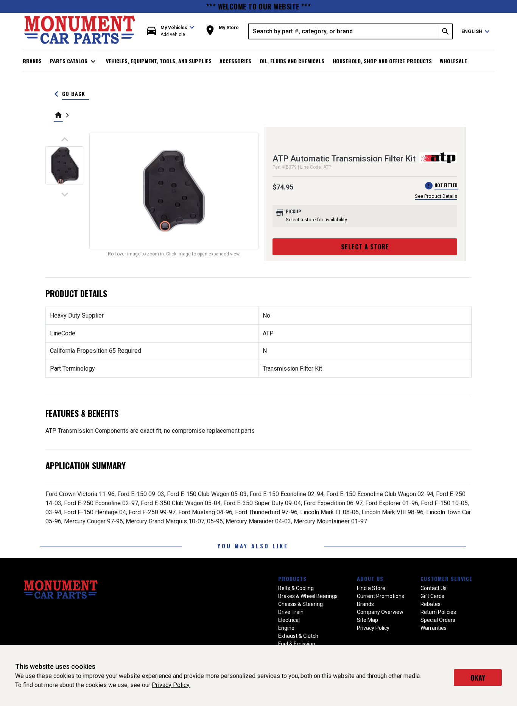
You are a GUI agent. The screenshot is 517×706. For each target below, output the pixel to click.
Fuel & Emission (296, 644)
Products (292, 578)
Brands (32, 61)
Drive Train (291, 612)
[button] (171, 31)
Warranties (433, 628)
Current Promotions (380, 596)
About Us (370, 578)
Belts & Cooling (296, 588)
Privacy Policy (373, 628)
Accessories (235, 61)
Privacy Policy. (171, 685)
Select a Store (365, 246)
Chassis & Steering (300, 604)
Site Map (367, 620)
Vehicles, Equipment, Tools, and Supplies (159, 61)
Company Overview (380, 612)
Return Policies (438, 612)
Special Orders (437, 620)
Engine (286, 628)
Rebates (430, 604)
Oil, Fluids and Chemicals (292, 61)
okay (477, 678)
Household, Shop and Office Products (382, 61)
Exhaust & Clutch (298, 636)
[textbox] (344, 31)
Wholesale (453, 61)
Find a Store (371, 588)
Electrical (289, 620)
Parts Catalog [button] (74, 61)
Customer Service (446, 578)
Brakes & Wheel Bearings (308, 596)
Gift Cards (432, 596)
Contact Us (433, 588)
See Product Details (436, 196)
